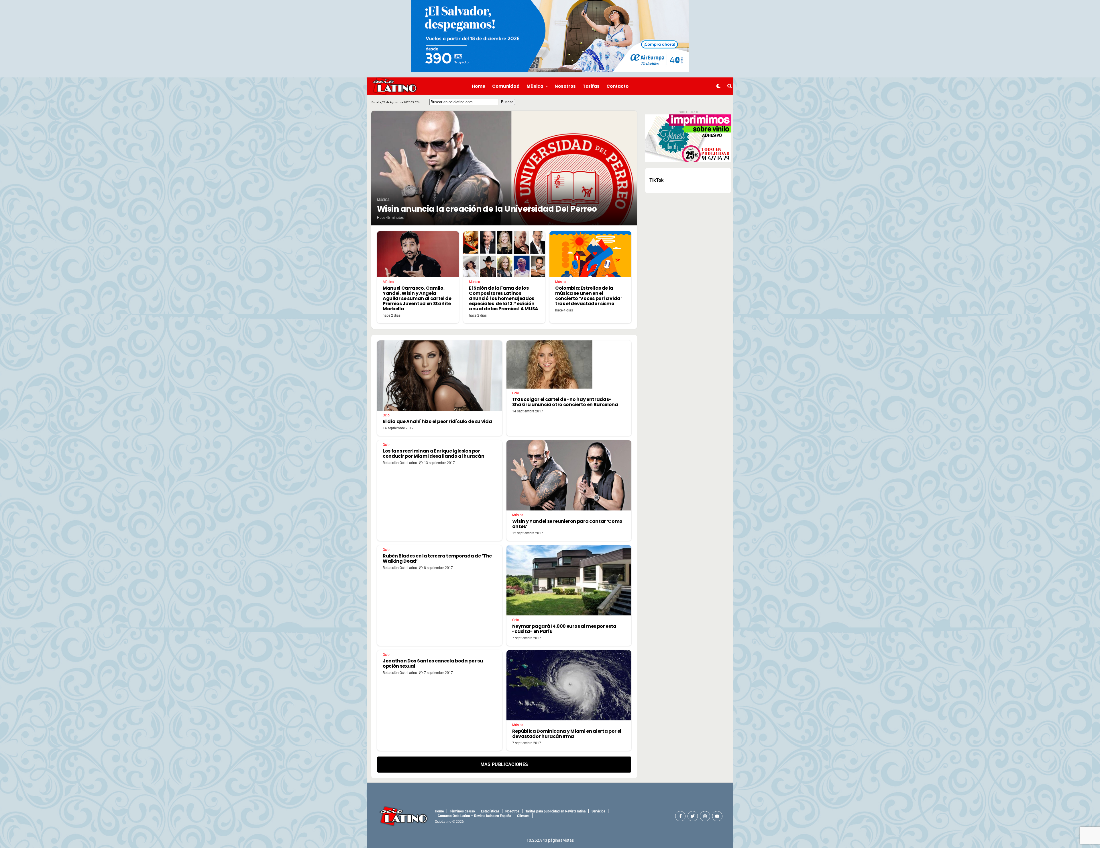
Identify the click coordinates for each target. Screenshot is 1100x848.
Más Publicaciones (504, 764)
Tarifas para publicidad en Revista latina (555, 811)
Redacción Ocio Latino (400, 463)
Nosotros (565, 86)
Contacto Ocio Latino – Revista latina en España (474, 816)
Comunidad (506, 86)
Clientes (523, 816)
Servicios (598, 811)
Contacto (617, 86)
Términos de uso (462, 811)
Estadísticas (490, 811)
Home (478, 86)
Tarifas (591, 86)
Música (535, 86)
